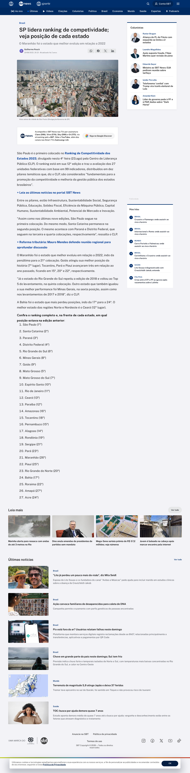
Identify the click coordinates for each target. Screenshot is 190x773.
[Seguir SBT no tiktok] (179, 741)
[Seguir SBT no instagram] (143, 741)
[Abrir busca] (148, 4)
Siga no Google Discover (101, 136)
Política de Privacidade (54, 765)
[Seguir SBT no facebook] (152, 741)
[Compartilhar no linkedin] (112, 51)
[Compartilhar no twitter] (105, 51)
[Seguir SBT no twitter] (161, 741)
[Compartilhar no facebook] (98, 51)
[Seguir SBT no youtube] (170, 741)
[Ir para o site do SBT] (44, 740)
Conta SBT (165, 3)
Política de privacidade (105, 734)
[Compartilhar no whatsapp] (91, 51)
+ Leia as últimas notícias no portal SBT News (48, 192)
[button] (29, 534)
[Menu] (178, 4)
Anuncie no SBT (80, 734)
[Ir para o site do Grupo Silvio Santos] (23, 740)
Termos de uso (94, 741)
